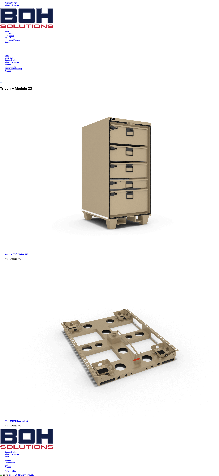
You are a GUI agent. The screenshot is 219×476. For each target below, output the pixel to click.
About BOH (9, 58)
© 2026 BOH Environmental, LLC (21, 475)
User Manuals (14, 40)
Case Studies (10, 463)
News (11, 36)
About (7, 31)
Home (7, 56)
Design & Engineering (13, 69)
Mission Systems (12, 5)
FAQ (10, 33)
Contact (8, 42)
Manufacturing (10, 67)
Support (8, 38)
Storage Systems (11, 3)
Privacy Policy (10, 471)
